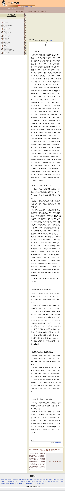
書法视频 (10, 481)
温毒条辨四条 (6, 39)
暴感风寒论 (6, 43)
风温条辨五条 (6, 48)
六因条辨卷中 (6, 31)
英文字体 (16, 483)
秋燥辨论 (5, 33)
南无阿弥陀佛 (29, 483)
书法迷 (2, 479)
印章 (57, 481)
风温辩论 (5, 46)
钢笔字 (61, 479)
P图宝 (24, 483)
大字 (19, 481)
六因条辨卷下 (6, 41)
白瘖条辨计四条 (7, 52)
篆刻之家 (23, 481)
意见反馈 (34, 483)
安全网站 (39, 483)
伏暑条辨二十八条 (7, 32)
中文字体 (12, 483)
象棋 (37, 481)
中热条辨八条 (6, 29)
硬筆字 (62, 481)
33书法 (54, 479)
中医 (34, 481)
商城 (46, 481)
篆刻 (17, 479)
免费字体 (7, 483)
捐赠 (43, 483)
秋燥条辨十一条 (7, 35)
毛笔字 (58, 479)
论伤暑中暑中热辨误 (8, 25)
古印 (38, 479)
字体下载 (3, 483)
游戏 (40, 481)
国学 (29, 481)
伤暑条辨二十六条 (7, 26)
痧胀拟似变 (6, 53)
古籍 (32, 481)
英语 (54, 481)
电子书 (43, 481)
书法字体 (24, 479)
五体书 (27, 479)
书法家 (14, 479)
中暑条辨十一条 (7, 28)
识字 (52, 481)
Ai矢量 (20, 483)
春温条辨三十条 (7, 24)
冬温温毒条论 (6, 36)
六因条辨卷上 (6, 22)
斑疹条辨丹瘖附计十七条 (9, 50)
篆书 (41, 479)
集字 (14, 481)
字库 (20, 479)
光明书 (46, 479)
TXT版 (50, 40)
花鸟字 (6, 481)
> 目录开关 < (46, 44)
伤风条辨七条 (6, 45)
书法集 (6, 479)
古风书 (31, 479)
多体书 (2, 481)
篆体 (44, 479)
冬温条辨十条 (6, 38)
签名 (60, 481)
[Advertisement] (46, 26)
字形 (16, 481)
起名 (49, 481)
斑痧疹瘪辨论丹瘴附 (8, 49)
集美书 (50, 479)
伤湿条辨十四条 (7, 42)
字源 (26, 481)
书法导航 (10, 479)
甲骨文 (35, 479)
